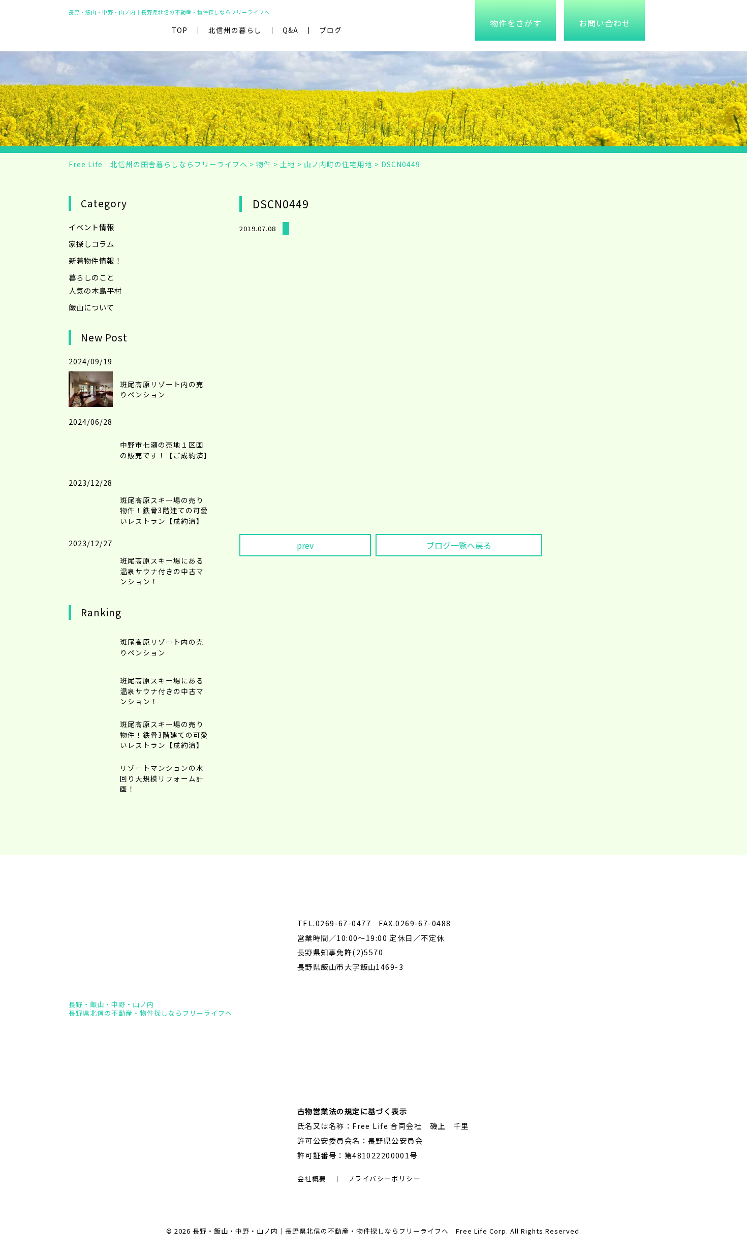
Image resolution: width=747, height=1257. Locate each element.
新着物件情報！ (95, 260)
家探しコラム (91, 243)
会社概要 (312, 1178)
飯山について (91, 307)
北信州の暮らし (235, 30)
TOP (180, 30)
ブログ (330, 30)
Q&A (290, 30)
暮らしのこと (91, 277)
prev (305, 545)
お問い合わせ (605, 23)
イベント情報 (91, 227)
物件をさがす (516, 23)
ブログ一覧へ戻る (458, 545)
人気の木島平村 (95, 290)
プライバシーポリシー (384, 1178)
